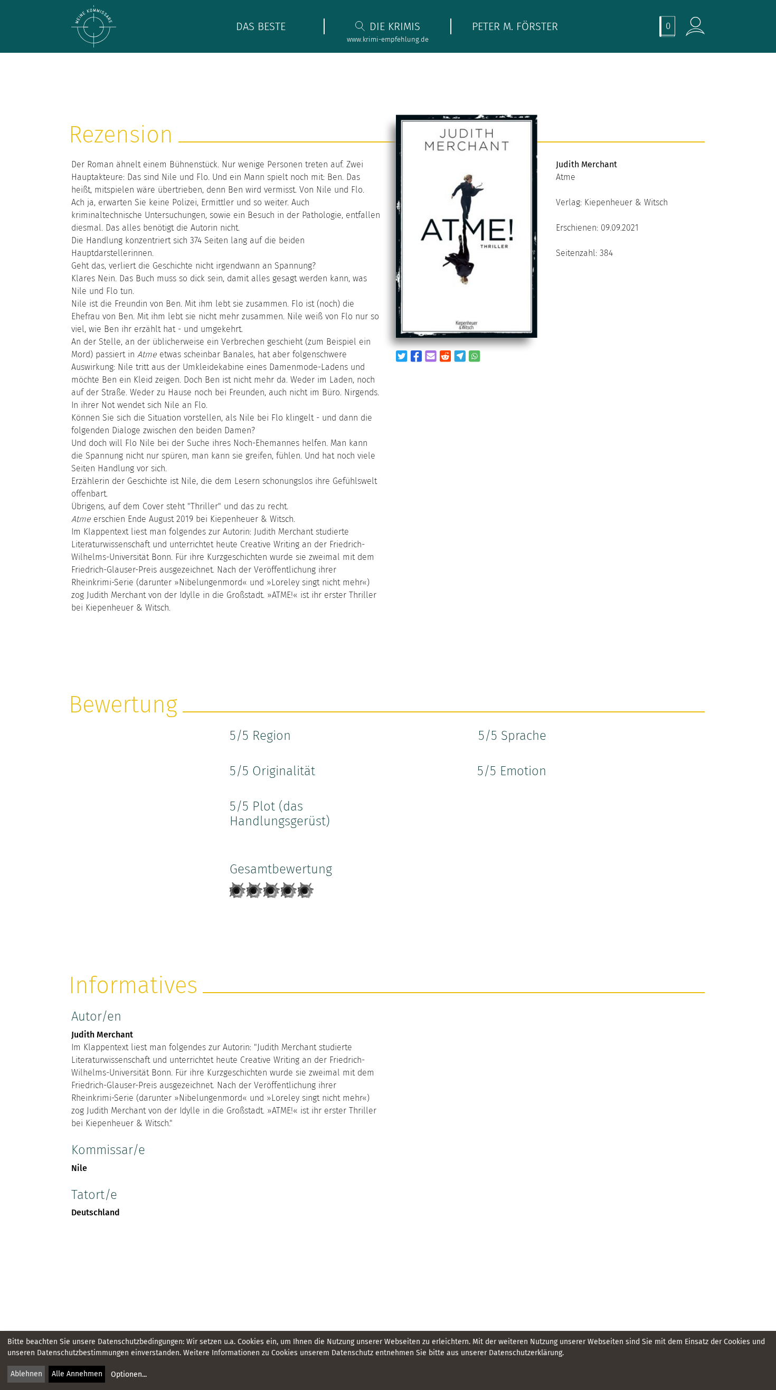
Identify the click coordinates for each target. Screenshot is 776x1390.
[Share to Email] (431, 356)
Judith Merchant (102, 1035)
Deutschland (95, 1212)
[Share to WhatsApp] (474, 356)
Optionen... (129, 1374)
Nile (79, 1168)
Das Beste (261, 26)
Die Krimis (395, 26)
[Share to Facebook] (416, 356)
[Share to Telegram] (460, 356)
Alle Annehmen (77, 1373)
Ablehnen (26, 1373)
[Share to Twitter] (402, 356)
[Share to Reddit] (445, 356)
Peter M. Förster (515, 26)
